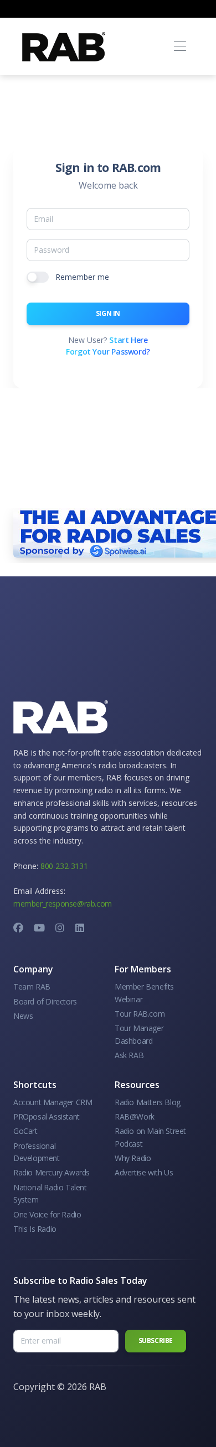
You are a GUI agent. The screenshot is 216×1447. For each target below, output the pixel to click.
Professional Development (36, 1152)
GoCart (25, 1131)
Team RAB (31, 986)
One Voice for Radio (47, 1214)
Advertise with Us (144, 1172)
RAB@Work (135, 1116)
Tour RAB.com (139, 1013)
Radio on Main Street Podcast (150, 1137)
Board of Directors (45, 1001)
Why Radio (133, 1158)
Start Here (128, 340)
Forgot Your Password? (108, 351)
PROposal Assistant (46, 1116)
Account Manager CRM (52, 1102)
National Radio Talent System (50, 1193)
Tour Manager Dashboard (139, 1034)
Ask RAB (129, 1055)
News (23, 1016)
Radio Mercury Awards (51, 1172)
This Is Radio (34, 1229)
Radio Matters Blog (148, 1102)
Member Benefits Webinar (144, 992)
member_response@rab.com (62, 903)
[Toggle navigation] (180, 47)
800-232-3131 (64, 866)
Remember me (82, 277)
